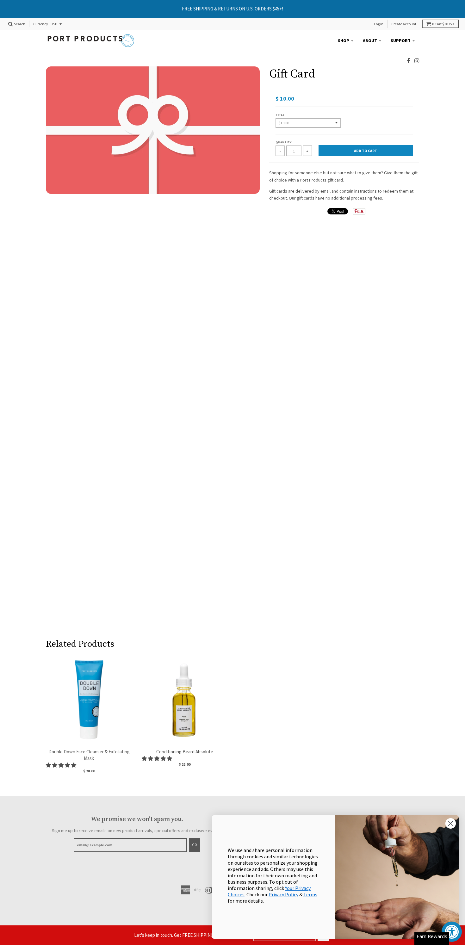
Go (194, 845)
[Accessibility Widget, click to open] (452, 932)
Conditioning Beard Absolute (184, 752)
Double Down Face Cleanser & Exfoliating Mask (89, 755)
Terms (310, 894)
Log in (378, 24)
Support (401, 40)
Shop (343, 40)
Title (280, 115)
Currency (40, 24)
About (370, 40)
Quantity (283, 142)
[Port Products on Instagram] (416, 60)
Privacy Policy (283, 894)
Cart (443, 24)
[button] (61, 765)
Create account (403, 24)
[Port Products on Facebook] (408, 60)
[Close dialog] (450, 823)
